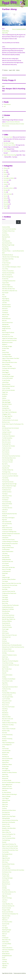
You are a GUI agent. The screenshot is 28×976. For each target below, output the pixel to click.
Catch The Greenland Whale (8, 838)
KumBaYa (4, 396)
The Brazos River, (6, 890)
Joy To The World (6, 698)
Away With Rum (5, 557)
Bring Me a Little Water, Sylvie (9, 828)
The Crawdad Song (6, 501)
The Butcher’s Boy (6, 689)
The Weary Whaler (6, 354)
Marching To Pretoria (7, 404)
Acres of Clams (5, 497)
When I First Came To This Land (9, 635)
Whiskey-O (4, 344)
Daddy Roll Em (5, 235)
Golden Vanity (5, 941)
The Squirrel (5, 595)
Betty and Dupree (6, 384)
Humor (5, 176)
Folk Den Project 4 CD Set (9, 145)
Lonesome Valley (6, 466)
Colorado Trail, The (6, 836)
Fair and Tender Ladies (7, 681)
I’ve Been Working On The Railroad (10, 541)
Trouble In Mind (5, 876)
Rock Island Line (6, 812)
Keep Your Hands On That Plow (9, 340)
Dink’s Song (4, 862)
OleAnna (4, 398)
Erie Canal (4, 732)
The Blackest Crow (6, 489)
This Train (4, 925)
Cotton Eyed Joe (6, 334)
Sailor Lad (4, 933)
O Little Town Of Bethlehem (8, 436)
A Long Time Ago (6, 380)
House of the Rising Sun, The (8, 834)
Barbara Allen (5, 601)
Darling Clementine (6, 559)
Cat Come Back (5, 454)
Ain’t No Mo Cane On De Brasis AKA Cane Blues (13, 870)
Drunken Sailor (5, 766)
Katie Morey (5, 708)
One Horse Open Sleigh (7, 460)
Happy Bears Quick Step (7, 259)
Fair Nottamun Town (6, 872)
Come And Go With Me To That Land (10, 665)
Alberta (4, 935)
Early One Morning (6, 545)
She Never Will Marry (7, 621)
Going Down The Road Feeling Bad (10, 661)
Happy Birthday (5, 300)
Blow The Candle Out (7, 274)
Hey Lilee (4, 296)
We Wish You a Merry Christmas (9, 772)
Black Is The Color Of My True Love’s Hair (11, 583)
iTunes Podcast (7, 104)
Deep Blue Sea (5, 468)
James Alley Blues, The (7, 904)
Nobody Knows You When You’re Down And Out (13, 647)
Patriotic (5, 196)
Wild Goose (4, 919)
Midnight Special (6, 326)
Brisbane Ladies (6, 931)
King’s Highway (5, 298)
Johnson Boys (5, 382)
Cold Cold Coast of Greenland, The (10, 913)
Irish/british (6, 180)
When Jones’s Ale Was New (8, 567)
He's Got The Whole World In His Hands (11, 782)
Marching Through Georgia (8, 245)
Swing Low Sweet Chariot (8, 547)
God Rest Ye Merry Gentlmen (9, 579)
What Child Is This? (6, 410)
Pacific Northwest (8, 194)
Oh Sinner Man (5, 348)
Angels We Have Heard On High (9, 483)
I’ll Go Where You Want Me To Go (9, 290)
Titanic (3, 575)
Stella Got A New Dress (7, 286)
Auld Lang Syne (5, 866)
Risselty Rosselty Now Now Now (9, 513)
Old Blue (4, 677)
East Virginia (5, 927)
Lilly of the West (5, 860)
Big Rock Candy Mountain (8, 617)
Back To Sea (5, 603)
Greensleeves (5, 714)
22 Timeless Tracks (8, 137)
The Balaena (5, 312)
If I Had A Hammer (6, 262)
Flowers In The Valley (7, 366)
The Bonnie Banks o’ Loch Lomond (10, 420)
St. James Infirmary (6, 792)
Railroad (5, 198)
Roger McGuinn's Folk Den (7, 973)
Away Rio (4, 673)
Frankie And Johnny (6, 448)
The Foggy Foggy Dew (7, 416)
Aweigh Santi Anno (6, 328)
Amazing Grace (5, 408)
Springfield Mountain (7, 955)
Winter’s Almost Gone (7, 527)
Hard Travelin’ (5, 292)
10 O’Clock (4, 233)
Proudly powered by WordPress (20, 973)
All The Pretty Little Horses (8, 615)
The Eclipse (5, 493)
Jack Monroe (5, 310)
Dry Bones (4, 641)
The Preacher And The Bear (8, 446)
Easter (3, 957)
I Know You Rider (6, 388)
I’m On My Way (5, 613)
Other (5, 192)
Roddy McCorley (6, 814)
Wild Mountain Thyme (7, 788)
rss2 (5, 106)
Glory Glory (4, 691)
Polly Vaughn (5, 597)
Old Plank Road (5, 643)
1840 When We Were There (8, 288)
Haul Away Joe (5, 756)
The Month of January (7, 529)
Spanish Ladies (5, 752)
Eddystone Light (6, 577)
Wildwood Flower (6, 800)
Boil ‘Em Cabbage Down (7, 276)
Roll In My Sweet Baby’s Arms (9, 458)
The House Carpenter (7, 695)
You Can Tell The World (7, 378)
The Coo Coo (5, 685)
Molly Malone (5, 712)
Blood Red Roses (6, 884)
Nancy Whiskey (5, 830)
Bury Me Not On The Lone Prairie (9, 585)
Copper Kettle (5, 282)
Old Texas (4, 886)
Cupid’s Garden (5, 450)
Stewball (4, 842)
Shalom (4, 350)
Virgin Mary (4, 965)
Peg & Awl (4, 519)
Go (18, 222)
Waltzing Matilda (6, 818)
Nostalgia (6, 190)
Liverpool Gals (5, 880)
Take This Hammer (6, 625)
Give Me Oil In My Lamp (7, 561)
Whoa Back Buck (6, 611)
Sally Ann (4, 239)
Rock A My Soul (5, 452)
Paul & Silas (4, 589)
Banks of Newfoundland (7, 551)
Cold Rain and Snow (6, 491)
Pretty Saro (4, 790)
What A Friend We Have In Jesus (9, 362)
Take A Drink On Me (6, 521)
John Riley (4, 961)
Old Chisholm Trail (6, 637)
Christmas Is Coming (7, 627)
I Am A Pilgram (5, 798)
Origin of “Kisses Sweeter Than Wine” (10, 358)
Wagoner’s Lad (5, 917)
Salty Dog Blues (5, 760)
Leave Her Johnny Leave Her (8, 591)
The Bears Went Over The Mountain (10, 605)
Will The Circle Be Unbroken (8, 390)
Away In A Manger (6, 796)
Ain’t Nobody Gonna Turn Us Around (10, 428)
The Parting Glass (6, 241)
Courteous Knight (6, 374)
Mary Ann (4, 320)
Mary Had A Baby (6, 915)
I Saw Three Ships (6, 868)
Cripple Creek (5, 667)
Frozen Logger (5, 629)
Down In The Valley (6, 569)
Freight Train (5, 392)
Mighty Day (4, 896)
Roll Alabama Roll (6, 434)
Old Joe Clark (5, 671)
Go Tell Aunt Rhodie (6, 780)
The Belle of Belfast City (7, 470)
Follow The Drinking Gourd (8, 742)
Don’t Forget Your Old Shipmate (9, 412)
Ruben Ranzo (5, 726)
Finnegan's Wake (6, 910)
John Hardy (4, 553)
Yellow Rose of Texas (7, 495)
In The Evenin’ (5, 937)
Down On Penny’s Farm (7, 322)
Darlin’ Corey (5, 657)
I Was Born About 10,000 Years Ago (10, 257)
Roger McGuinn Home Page (10, 155)
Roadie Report (7, 151)
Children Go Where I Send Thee (9, 722)
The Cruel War (5, 852)
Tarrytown (4, 808)
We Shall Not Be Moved (7, 255)
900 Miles (4, 888)
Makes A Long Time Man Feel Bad (10, 846)
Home (5, 149)
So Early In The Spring (7, 738)
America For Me (5, 824)
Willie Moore (5, 856)
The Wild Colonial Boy (7, 438)
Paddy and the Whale (7, 503)
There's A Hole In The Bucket (8, 728)
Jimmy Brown (5, 537)
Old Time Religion (6, 284)
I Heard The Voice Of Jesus (8, 539)
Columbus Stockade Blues (8, 272)
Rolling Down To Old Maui (8, 609)
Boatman (4, 945)
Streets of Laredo (6, 826)
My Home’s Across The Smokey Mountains (12, 645)
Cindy (3, 746)
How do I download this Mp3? (19, 29)
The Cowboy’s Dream (7, 356)
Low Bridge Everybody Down (8, 280)
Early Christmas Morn (7, 243)
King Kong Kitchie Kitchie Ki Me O (10, 687)
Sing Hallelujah (5, 249)
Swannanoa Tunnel (6, 535)
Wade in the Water (6, 716)
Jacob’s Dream (5, 565)
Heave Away (5, 774)
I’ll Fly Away (4, 631)
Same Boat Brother (6, 306)
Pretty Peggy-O (5, 372)
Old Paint (4, 967)
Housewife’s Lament (6, 700)
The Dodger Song (6, 360)
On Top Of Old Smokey (7, 734)
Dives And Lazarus (6, 442)
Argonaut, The (5, 963)
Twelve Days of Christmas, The (9, 844)
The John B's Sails (6, 750)
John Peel (4, 302)
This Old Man (5, 478)
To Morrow (4, 959)
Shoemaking (6, 204)
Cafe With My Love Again (8, 376)
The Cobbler (5, 581)
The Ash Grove (5, 505)
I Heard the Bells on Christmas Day (10, 820)
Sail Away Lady (5, 874)
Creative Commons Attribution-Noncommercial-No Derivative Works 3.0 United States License (13, 123)
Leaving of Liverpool (6, 432)
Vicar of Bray (5, 268)
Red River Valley (6, 730)
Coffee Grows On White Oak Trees (10, 848)
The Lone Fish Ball (6, 418)
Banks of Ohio (5, 776)
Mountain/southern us (9, 188)
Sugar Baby (5, 683)
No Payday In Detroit (6, 649)
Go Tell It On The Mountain (8, 651)
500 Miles (4, 653)
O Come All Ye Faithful (7, 675)
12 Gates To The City (7, 786)
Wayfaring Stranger (6, 929)
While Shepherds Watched (8, 386)
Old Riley (4, 736)
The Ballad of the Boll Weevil (8, 679)
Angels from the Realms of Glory (9, 338)
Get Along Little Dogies (7, 878)
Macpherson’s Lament (7, 342)
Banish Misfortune (6, 318)
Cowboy (5, 174)
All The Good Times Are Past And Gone (11, 456)
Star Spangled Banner (7, 854)
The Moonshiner (6, 549)
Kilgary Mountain (6, 858)
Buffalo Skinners (6, 953)
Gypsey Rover (5, 762)
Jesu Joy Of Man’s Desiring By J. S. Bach (11, 266)
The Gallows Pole (6, 770)
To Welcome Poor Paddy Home (9, 593)
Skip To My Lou (5, 659)
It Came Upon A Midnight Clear (9, 531)
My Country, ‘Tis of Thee (7, 336)
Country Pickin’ (5, 352)
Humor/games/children (9, 178)
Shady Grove (5, 316)
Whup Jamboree (6, 702)
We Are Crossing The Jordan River (10, 543)
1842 (3, 294)
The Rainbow (5, 499)
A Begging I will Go (6, 414)
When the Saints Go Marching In (9, 794)
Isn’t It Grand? (5, 563)
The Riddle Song (6, 840)
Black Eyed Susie (6, 237)
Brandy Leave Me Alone (7, 912)
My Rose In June (6, 422)
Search (3, 219)
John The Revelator (6, 894)
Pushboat (4, 902)
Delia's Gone (5, 804)
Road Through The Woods (8, 332)
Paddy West (5, 573)
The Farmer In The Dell (7, 462)
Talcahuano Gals (6, 400)
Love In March (5, 261)
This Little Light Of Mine (7, 696)
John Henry (4, 900)
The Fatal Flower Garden (7, 481)
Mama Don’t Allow (6, 440)
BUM (3, 253)
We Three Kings (5, 555)
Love (5, 186)
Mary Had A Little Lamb (7, 718)
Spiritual (17, 70)
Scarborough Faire (6, 444)
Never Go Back (5, 264)
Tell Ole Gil (4, 515)
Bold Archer (5, 308)
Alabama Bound (6, 882)
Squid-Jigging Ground (7, 784)
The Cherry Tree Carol (7, 507)
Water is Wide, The (6, 832)
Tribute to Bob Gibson (7, 947)
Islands (5, 182)
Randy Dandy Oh (6, 623)
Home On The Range (7, 898)
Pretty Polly (4, 710)
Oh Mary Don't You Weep (8, 724)
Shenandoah (5, 778)
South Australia (5, 923)
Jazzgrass (6, 184)
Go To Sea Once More (7, 921)
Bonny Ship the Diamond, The (9, 892)
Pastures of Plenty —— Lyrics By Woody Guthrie (13, 251)
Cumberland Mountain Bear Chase (10, 850)
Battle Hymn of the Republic (8, 822)
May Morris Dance (6, 304)
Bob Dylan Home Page (9, 143)
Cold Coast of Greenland (7, 949)
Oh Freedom (5, 754)
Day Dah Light (5, 406)
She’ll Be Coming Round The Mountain (11, 533)
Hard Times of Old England (8, 517)
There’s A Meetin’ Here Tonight (9, 485)
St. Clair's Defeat (6, 720)
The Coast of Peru (6, 587)
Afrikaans (6, 168)
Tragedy (5, 208)
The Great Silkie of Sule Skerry (9, 693)
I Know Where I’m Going (7, 663)
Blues (5, 172)
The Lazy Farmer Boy (7, 523)
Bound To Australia (6, 908)
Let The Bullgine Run (7, 744)
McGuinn (6, 70)
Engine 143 (4, 525)
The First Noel (5, 748)
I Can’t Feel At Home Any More (9, 229)
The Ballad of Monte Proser (8, 231)
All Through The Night (7, 346)
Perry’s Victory (5, 704)
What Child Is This (6, 939)
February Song (5, 479)
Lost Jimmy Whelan (6, 943)
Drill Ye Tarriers (5, 633)
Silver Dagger (5, 768)
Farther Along (5, 370)
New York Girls (5, 951)
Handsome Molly (6, 227)
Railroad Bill (5, 802)
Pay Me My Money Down (7, 607)
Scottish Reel (5, 278)
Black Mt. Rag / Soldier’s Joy (8, 619)
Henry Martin (5, 599)
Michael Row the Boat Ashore (9, 810)
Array (5, 170)
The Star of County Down (8, 270)
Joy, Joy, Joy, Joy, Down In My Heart (10, 476)
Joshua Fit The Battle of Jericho (9, 655)
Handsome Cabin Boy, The (8, 906)
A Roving (4, 639)
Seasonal (6, 202)
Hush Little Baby (6, 364)
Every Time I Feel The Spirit (8, 706)
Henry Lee (4, 511)
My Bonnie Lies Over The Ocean (9, 474)
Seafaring (6, 200)
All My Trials (5, 806)
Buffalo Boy (5, 394)
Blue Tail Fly (5, 464)
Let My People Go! (6, 571)
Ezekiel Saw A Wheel (7, 764)
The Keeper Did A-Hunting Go (9, 368)
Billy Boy (4, 330)
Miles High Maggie (6, 402)
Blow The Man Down (7, 669)
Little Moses (5, 509)
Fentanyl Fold (5, 247)
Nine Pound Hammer (7, 487)
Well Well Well (5, 324)
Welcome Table (5, 314)
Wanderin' (4, 740)
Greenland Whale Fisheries (8, 864)
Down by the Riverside (7, 758)
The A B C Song (5, 430)
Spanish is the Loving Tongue (8, 816)
